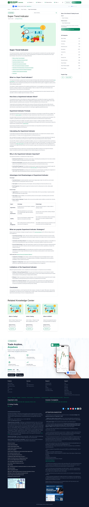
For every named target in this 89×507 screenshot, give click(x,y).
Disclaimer (18, 397)
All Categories (64, 35)
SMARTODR (65, 401)
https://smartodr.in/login (50, 461)
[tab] (71, 6)
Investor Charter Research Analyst (13, 446)
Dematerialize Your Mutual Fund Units (14, 476)
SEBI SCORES (55, 401)
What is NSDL (68, 77)
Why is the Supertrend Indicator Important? (20, 65)
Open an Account (76, 2)
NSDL (9, 406)
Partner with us (49, 2)
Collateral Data (27, 401)
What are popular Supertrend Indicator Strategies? (21, 69)
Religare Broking (12, 324)
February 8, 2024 (13, 326)
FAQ (65, 383)
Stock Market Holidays (49, 390)
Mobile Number (66, 20)
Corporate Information (45, 397)
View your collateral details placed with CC (15, 454)
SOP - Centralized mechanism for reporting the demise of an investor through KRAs (22, 466)
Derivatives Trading (11, 384)
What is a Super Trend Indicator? (18, 58)
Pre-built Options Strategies (31, 365)
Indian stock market (19, 143)
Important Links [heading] (13, 400)
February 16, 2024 (47, 326)
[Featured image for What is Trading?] (15, 309)
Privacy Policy (24, 397)
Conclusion (14, 73)
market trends (25, 123)
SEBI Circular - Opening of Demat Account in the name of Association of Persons (21, 471)
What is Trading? (13, 316)
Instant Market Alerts (30, 357)
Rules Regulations (37, 397)
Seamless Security (12, 364)
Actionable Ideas (30, 364)
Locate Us (66, 386)
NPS (27, 383)
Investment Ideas (48, 383)
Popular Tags (64, 74)
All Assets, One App (11, 358)
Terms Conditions (30, 397)
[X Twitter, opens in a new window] (66, 409)
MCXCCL (31, 401)
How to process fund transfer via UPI (14, 453)
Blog (46, 386)
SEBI (12, 401)
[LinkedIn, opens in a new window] (68, 409)
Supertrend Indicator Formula (18, 61)
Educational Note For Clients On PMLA (56, 397)
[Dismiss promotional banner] (75, 6)
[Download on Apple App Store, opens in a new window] (80, 409)
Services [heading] (28, 381)
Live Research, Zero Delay (31, 358)
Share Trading (23, 9)
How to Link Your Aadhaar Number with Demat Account (17, 459)
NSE (8, 401)
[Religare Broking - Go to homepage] (16, 2)
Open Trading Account (30, 386)
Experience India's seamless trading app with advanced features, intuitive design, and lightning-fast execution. (21, 350)
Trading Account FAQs (68, 393)
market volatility (18, 114)
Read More (12, 328)
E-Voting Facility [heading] (13, 404)
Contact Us (66, 384)
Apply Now (30, 6)
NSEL (21, 401)
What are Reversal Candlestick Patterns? (24, 254)
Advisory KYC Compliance (12, 449)
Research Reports (48, 384)
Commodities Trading (11, 386)
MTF (8, 387)
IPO (63, 77)
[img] (63, 361)
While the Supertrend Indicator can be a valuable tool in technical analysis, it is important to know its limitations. (30, 269)
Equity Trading (10, 383)
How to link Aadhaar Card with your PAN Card (15, 461)
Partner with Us (66, 397)
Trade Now (68, 2)
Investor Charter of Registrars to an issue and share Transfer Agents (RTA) (20, 451)
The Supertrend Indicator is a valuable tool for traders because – (22, 156)
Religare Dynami (13, 340)
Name (64, 15)
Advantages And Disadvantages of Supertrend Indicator (22, 67)
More (56, 2)
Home (9, 9)
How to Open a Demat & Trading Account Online (16, 463)
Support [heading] (66, 381)
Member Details (10, 464)
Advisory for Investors (11, 443)
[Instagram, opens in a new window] (73, 409)
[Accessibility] (62, 2)
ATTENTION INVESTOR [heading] (53, 412)
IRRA (23, 401)
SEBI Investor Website (11, 468)
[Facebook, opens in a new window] (63, 409)
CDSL (11, 406)
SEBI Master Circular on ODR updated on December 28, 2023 (18, 473)
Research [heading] (47, 381)
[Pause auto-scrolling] (69, 6)
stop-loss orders (34, 167)
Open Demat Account (30, 384)
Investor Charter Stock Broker (13, 444)
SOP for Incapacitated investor (13, 469)
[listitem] (34, 58)
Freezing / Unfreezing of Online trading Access (72, 394)
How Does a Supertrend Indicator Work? (20, 60)
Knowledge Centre (15, 9)
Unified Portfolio (11, 357)
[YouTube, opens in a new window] (71, 409)
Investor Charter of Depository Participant (15, 448)
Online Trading (30, 316)
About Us (9, 397)
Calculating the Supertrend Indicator (19, 63)
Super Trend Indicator (32, 9)
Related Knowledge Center (21, 300)
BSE (10, 401)
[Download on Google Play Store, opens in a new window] (78, 409)
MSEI (19, 401)
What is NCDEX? (47, 316)
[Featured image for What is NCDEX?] (50, 309)
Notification (14, 397)
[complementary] (44, 409)
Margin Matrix (66, 390)
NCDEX (16, 401)
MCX (14, 401)
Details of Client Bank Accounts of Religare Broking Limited (17, 458)
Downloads (66, 387)
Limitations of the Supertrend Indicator (19, 71)
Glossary (46, 387)
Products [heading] (10, 381)
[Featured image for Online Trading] (33, 309)
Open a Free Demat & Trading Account (70, 13)
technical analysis (38, 232)
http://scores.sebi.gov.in (50, 460)
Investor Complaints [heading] (51, 400)
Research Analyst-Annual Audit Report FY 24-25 (16, 474)
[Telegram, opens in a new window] (75, 409)
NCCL (35, 401)
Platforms (39, 2)
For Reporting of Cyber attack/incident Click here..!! (16, 456)
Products (30, 2)
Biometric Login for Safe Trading (13, 365)
